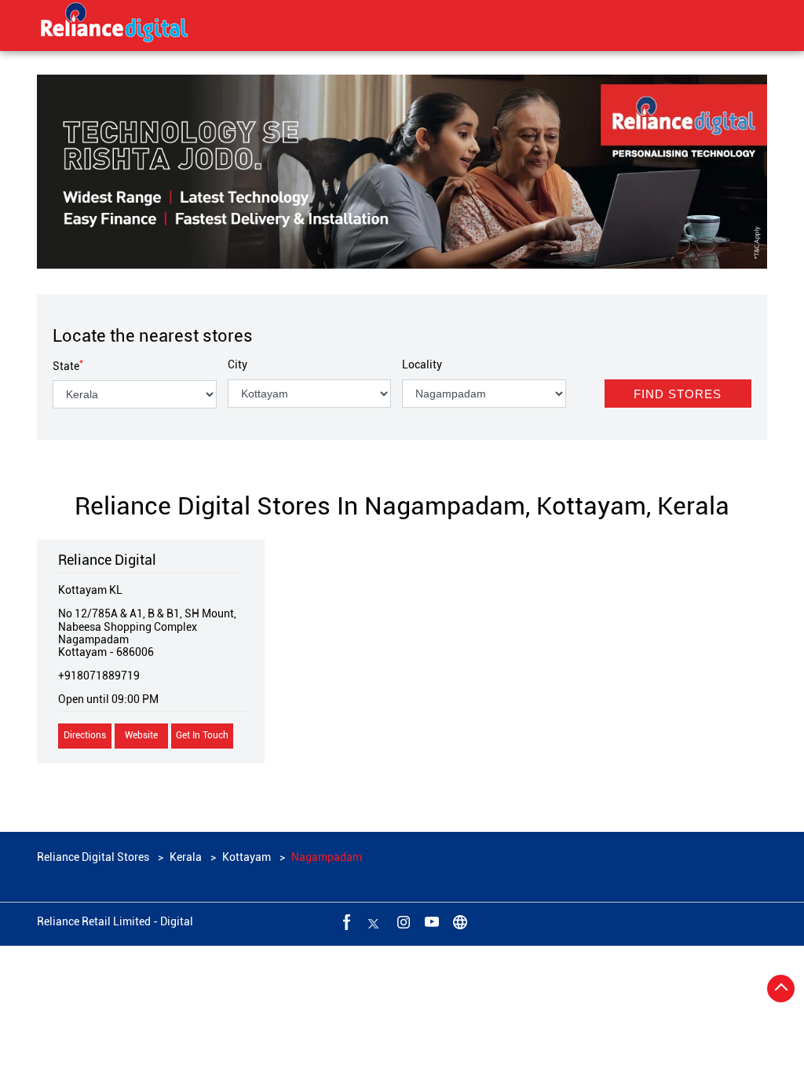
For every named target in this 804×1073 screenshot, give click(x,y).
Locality (422, 364)
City (237, 364)
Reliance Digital (107, 559)
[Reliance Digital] (114, 25)
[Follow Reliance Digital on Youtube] (430, 921)
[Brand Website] (458, 921)
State (68, 366)
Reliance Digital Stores (94, 857)
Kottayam (246, 857)
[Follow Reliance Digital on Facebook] (345, 921)
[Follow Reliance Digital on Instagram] (402, 921)
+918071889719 (99, 675)
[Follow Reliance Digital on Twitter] (373, 921)
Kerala (186, 857)
